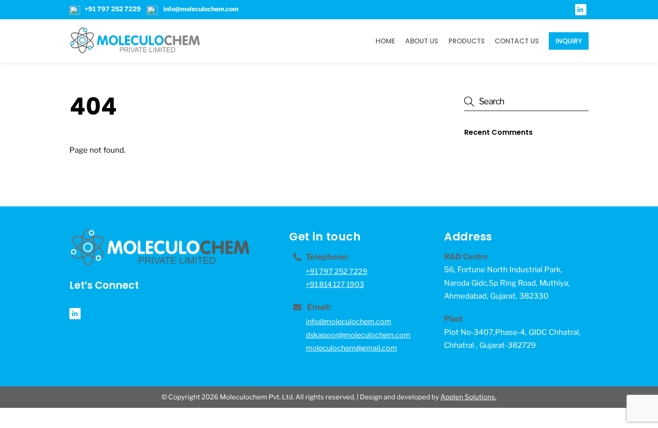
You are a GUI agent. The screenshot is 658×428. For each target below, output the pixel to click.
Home (385, 41)
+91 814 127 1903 (335, 284)
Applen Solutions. (468, 397)
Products (467, 41)
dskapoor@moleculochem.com (358, 335)
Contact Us (517, 41)
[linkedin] (580, 9)
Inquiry (568, 41)
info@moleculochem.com (348, 321)
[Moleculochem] (135, 50)
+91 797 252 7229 (336, 271)
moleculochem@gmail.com (351, 348)
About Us (421, 41)
